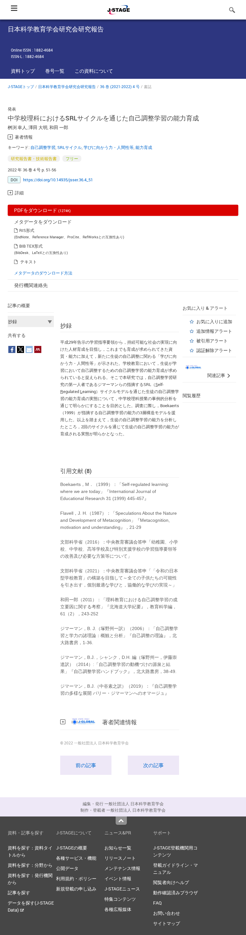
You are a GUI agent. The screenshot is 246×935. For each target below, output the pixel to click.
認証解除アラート (214, 350)
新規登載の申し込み (76, 889)
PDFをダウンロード (42, 210)
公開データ (67, 868)
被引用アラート (212, 341)
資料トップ (23, 71)
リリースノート (120, 858)
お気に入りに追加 (214, 321)
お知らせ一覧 (117, 848)
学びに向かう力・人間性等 (109, 147)
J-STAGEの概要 (71, 848)
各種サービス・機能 (76, 858)
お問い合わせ (166, 913)
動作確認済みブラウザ (175, 893)
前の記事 (86, 765)
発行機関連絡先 (31, 285)
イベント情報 (117, 878)
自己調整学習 (42, 147)
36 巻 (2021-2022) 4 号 (120, 86)
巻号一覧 (54, 71)
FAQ (157, 903)
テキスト (28, 262)
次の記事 (153, 765)
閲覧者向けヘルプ (171, 882)
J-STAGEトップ (21, 86)
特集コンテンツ (120, 899)
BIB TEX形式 (31, 246)
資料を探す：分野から (30, 865)
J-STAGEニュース (122, 889)
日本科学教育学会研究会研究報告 (67, 86)
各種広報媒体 (117, 909)
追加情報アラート (214, 331)
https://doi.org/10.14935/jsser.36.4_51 (58, 180)
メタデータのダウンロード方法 (43, 273)
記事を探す (19, 893)
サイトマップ (166, 923)
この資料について (94, 71)
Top (121, 820)
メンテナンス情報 (122, 868)
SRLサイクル (69, 147)
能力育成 (143, 147)
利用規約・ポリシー (76, 878)
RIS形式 (26, 230)
